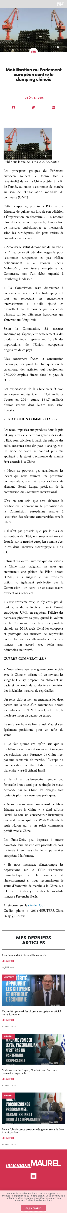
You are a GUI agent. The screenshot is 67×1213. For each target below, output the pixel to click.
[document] (33, 606)
